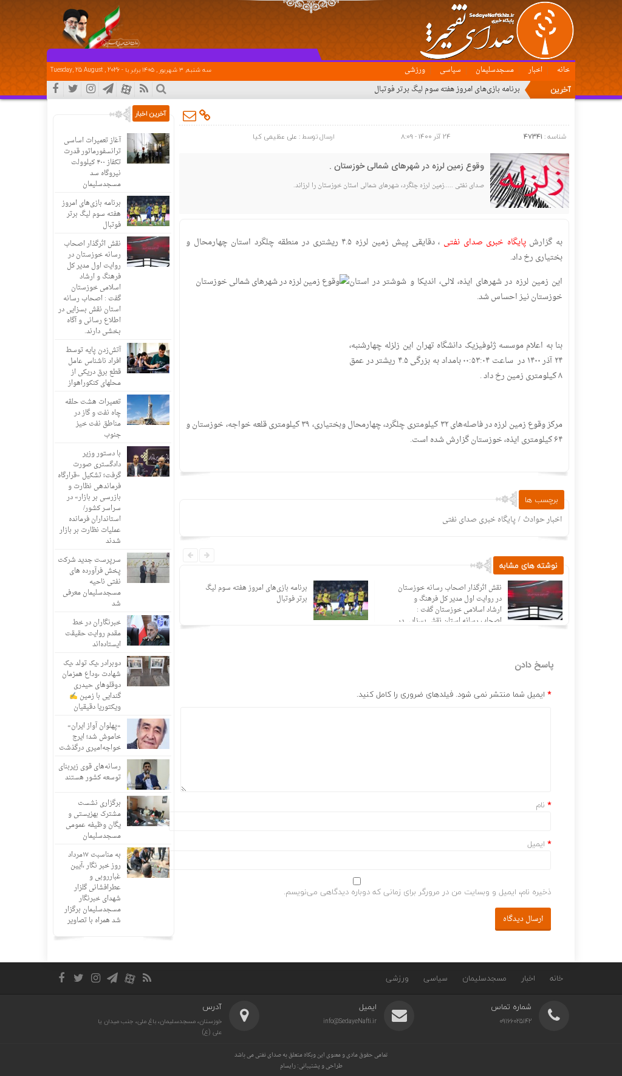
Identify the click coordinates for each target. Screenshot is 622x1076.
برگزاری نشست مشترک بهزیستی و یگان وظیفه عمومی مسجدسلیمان (93, 820)
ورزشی (415, 70)
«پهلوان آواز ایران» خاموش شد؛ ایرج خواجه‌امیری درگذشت (90, 737)
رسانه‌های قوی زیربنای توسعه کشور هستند (89, 772)
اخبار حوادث (542, 519)
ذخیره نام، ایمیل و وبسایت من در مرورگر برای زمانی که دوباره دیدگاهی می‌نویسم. (417, 891)
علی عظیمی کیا (275, 136)
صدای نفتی (268, 1055)
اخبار (535, 70)
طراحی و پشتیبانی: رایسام (311, 1066)
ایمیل (536, 843)
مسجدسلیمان (495, 70)
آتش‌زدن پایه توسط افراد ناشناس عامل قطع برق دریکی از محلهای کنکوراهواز (93, 367)
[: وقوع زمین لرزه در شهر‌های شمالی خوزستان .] (190, 115)
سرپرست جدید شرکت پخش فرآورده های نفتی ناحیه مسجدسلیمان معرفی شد (89, 582)
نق (516, 89)
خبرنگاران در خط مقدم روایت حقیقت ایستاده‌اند (93, 633)
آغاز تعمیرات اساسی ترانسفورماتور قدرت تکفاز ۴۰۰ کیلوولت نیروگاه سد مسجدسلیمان (92, 162)
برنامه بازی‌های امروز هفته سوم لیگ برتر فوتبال (256, 593)
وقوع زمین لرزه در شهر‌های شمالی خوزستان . (406, 166)
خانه (563, 70)
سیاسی (450, 70)
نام (540, 805)
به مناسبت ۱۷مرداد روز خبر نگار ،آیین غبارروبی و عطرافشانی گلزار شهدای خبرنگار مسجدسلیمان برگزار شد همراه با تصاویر (92, 888)
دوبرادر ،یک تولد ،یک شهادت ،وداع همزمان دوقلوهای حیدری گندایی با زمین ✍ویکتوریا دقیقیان (91, 685)
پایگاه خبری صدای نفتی (479, 519)
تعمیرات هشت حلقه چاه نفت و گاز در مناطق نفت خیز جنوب (93, 418)
